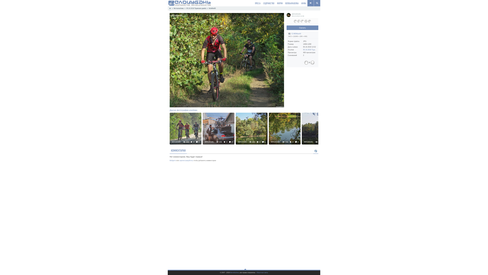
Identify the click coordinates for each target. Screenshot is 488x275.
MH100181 (296, 14)
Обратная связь (262, 272)
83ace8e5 (218, 128)
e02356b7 (317, 128)
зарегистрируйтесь (186, 160)
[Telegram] (309, 21)
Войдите (173, 160)
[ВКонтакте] (295, 21)
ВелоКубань (234, 272)
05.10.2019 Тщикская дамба (313, 50)
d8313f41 (185, 128)
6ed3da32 (251, 128)
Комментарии (178, 150)
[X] (302, 21)
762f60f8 (285, 128)
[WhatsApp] (306, 21)
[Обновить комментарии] (315, 151)
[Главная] (170, 8)
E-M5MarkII (296, 34)
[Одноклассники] (298, 21)
